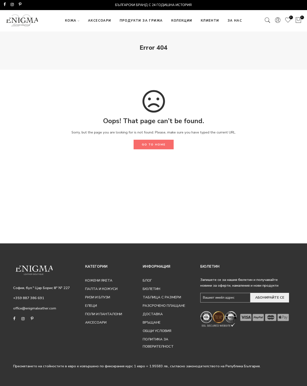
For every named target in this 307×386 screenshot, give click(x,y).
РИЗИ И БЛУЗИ (97, 297)
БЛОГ (147, 280)
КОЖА (71, 20)
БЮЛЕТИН (151, 288)
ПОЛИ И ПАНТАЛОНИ (103, 314)
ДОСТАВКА (153, 314)
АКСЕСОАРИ (99, 20)
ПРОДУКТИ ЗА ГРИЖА (141, 20)
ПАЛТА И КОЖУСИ (101, 288)
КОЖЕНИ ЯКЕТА (98, 280)
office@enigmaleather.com (34, 308)
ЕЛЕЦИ (91, 305)
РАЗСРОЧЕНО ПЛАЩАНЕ (164, 305)
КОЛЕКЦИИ (181, 20)
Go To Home (153, 144)
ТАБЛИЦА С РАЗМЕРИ (162, 297)
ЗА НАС (235, 20)
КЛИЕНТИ (210, 20)
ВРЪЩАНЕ (151, 322)
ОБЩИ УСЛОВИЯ (157, 330)
